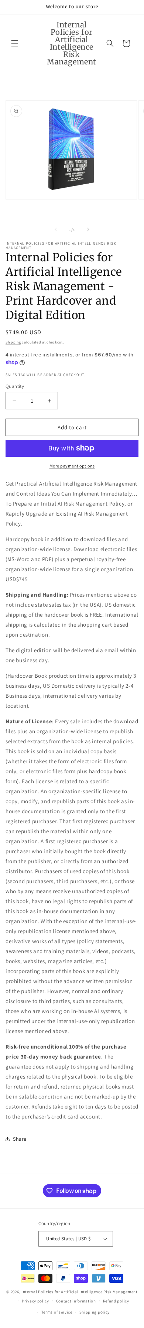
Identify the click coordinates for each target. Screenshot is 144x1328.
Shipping (13, 342)
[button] (15, 43)
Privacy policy (35, 1301)
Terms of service (56, 1312)
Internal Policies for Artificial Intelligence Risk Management (79, 1291)
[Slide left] (56, 229)
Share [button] (20, 1139)
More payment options (72, 466)
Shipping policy (94, 1312)
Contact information (76, 1301)
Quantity (15, 386)
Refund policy (116, 1301)
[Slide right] (88, 229)
